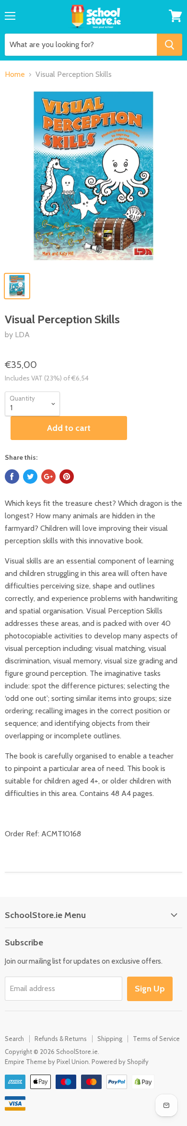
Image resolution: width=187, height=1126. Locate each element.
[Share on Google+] (48, 476)
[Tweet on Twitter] (30, 476)
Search (14, 1038)
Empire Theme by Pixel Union (47, 1061)
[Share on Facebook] (12, 476)
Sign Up (150, 988)
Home (15, 74)
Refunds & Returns (61, 1038)
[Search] (169, 45)
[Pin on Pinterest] (66, 476)
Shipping (109, 1038)
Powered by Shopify (120, 1061)
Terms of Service (156, 1038)
